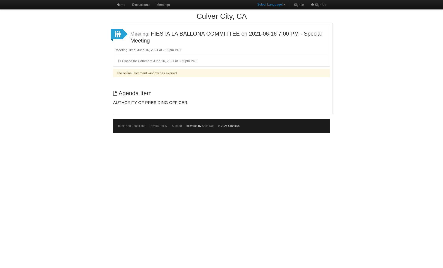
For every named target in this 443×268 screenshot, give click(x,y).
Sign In (299, 4)
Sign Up (320, 4)
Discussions (141, 4)
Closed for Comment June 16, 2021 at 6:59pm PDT (159, 60)
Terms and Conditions (131, 126)
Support (177, 126)
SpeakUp (208, 126)
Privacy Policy (158, 126)
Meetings (163, 4)
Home (121, 4)
